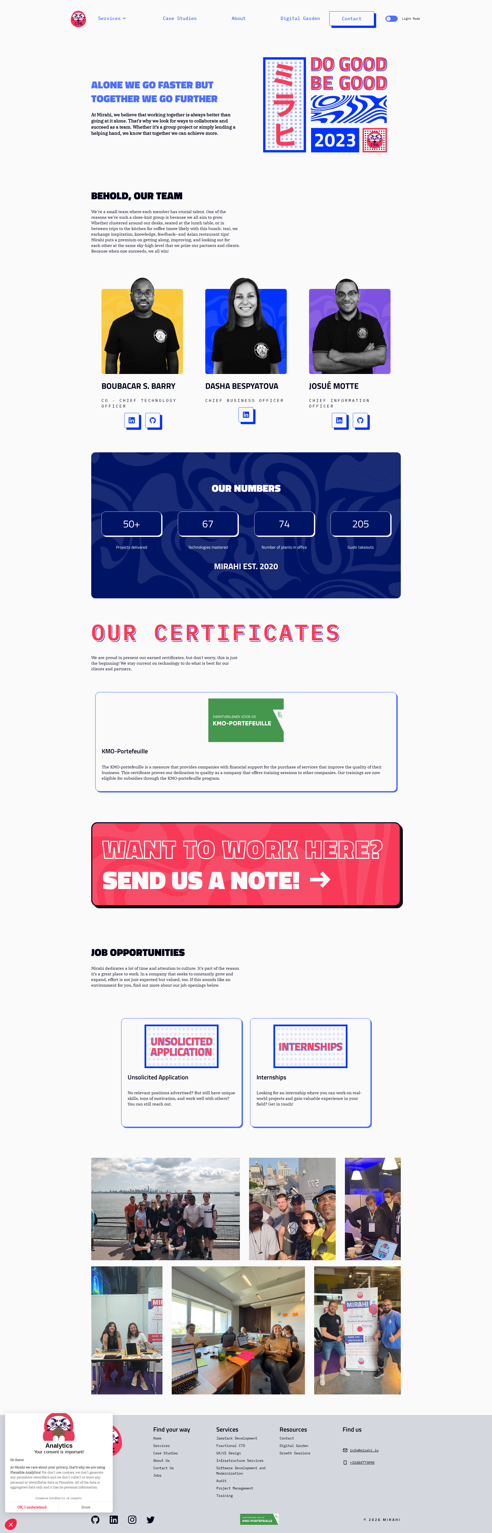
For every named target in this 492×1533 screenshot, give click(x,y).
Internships (271, 1077)
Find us (352, 1429)
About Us (161, 1460)
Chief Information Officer (339, 403)
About (239, 18)
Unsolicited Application (158, 1077)
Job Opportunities (138, 952)
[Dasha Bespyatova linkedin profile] (246, 414)
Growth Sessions (295, 1453)
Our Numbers (246, 488)
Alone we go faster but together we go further (154, 92)
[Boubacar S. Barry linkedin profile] (131, 420)
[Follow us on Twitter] (151, 1520)
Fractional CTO (230, 1445)
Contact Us (163, 1468)
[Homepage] (78, 18)
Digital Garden (300, 18)
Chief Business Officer (244, 400)
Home (157, 1438)
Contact (352, 19)
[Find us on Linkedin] (114, 1520)
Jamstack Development (236, 1438)
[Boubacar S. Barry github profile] (152, 420)
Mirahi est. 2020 (246, 566)
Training (224, 1495)
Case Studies (180, 18)
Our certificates (216, 631)
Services (161, 1445)
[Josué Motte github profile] (360, 420)
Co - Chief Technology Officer (139, 403)
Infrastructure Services (239, 1460)
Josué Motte (334, 385)
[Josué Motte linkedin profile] (339, 420)
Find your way (171, 1429)
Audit (221, 1480)
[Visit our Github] (95, 1520)
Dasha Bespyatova (241, 385)
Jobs (157, 1475)
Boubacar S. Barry (138, 385)
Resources (293, 1429)
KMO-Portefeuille (125, 751)
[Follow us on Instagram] (132, 1520)
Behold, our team (136, 196)
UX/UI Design (228, 1453)
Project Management (234, 1488)
